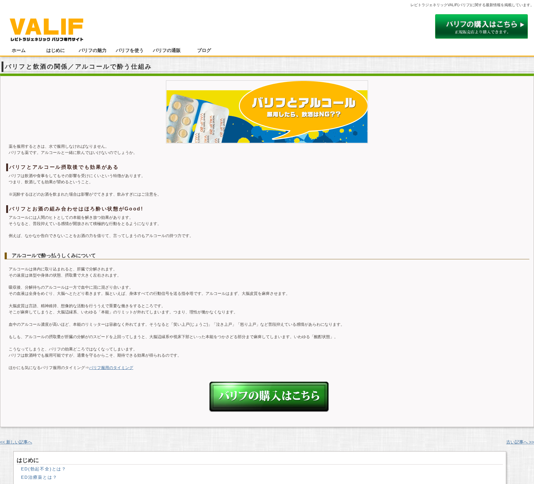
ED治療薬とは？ (39, 477)
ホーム (19, 50)
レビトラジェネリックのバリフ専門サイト (46, 26)
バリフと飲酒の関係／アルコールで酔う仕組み (78, 66)
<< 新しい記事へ (16, 441)
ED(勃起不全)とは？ (43, 468)
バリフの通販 (167, 50)
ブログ (204, 50)
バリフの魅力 (93, 50)
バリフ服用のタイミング (111, 367)
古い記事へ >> (520, 441)
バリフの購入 (269, 396)
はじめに (55, 50)
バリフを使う (130, 50)
